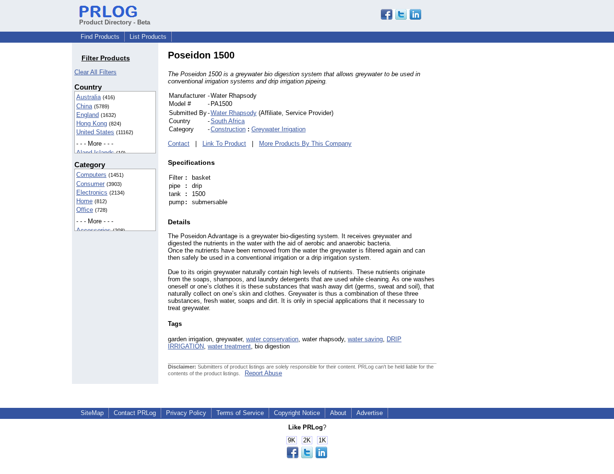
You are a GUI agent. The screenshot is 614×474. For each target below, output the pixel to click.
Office (84, 209)
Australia (88, 97)
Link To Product (224, 143)
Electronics (91, 192)
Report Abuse (263, 373)
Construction (228, 129)
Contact (178, 143)
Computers (91, 174)
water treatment (229, 346)
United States (95, 132)
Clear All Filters (95, 72)
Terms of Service (240, 412)
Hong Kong (91, 123)
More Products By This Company (305, 143)
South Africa (228, 121)
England (87, 114)
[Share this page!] (401, 17)
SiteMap (92, 412)
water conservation (272, 339)
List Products (148, 36)
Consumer (90, 183)
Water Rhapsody (234, 112)
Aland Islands (95, 152)
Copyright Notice (297, 412)
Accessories (93, 230)
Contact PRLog (135, 412)
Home (84, 201)
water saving (365, 339)
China (84, 106)
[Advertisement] (501, 193)
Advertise (369, 412)
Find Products (100, 36)
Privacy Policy (186, 412)
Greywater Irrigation (278, 129)
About (338, 412)
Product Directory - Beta (114, 22)
